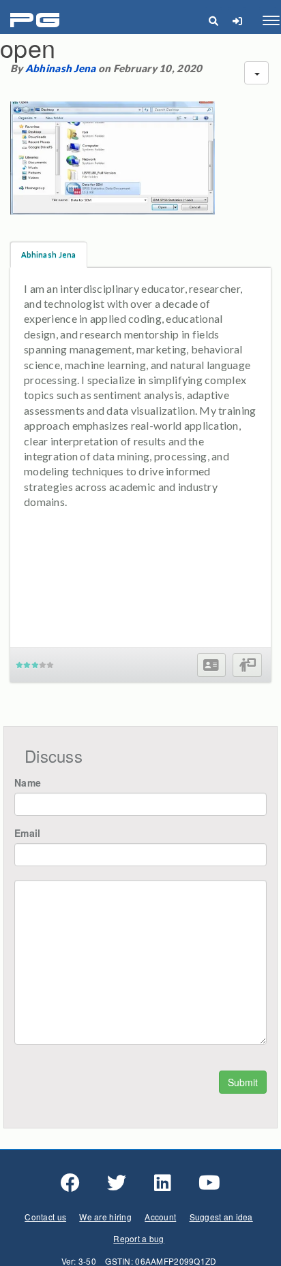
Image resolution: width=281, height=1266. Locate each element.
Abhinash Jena (60, 68)
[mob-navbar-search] (213, 20)
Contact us (45, 1216)
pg (36, 20)
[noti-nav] (237, 20)
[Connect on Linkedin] (162, 1182)
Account (160, 1216)
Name (27, 782)
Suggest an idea (221, 1216)
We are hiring (105, 1216)
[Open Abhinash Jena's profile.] (211, 665)
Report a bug (138, 1238)
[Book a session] (247, 665)
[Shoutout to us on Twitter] (116, 1182)
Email (27, 833)
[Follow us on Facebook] (70, 1182)
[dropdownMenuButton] (256, 72)
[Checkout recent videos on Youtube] (209, 1182)
